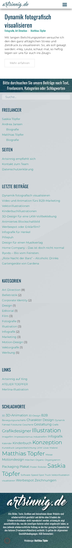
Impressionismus (23, 437)
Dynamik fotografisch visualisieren (28, 20)
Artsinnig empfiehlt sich (19, 159)
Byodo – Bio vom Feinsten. (20, 253)
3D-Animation (17, 415)
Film (5, 316)
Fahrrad (6, 424)
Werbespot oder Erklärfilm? (21, 227)
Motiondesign (13, 459)
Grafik (55, 424)
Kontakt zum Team (15, 164)
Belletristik (9, 295)
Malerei (54, 448)
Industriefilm (40, 437)
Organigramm (52, 460)
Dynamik (60, 420)
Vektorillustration (60, 475)
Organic (39, 460)
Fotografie (9, 31)
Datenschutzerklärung (17, 169)
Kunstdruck (8, 448)
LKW (39, 448)
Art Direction (21, 31)
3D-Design (34, 415)
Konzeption (47, 442)
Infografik (8, 331)
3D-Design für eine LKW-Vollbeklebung (29, 216)
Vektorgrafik (10, 347)
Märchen (30, 460)
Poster (33, 467)
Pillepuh (7, 237)
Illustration (9, 326)
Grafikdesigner (16, 430)
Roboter (42, 467)
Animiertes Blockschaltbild (21, 221)
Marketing (9, 337)
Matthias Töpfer (38, 31)
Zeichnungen (45, 480)
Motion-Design (12, 342)
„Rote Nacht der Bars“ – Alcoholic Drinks (30, 258)
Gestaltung (43, 424)
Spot (41, 475)
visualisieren (8, 480)
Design (7, 305)
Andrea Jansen (12, 124)
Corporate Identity (14, 300)
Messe (49, 454)
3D (3, 415)
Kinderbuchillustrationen (19, 211)
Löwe (46, 448)
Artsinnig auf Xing (14, 379)
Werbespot (25, 480)
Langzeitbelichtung (25, 448)
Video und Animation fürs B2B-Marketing (31, 200)
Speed (34, 475)
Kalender (7, 443)
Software (25, 475)
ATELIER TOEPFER (15, 384)
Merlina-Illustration (15, 389)
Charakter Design (40, 420)
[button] (65, 4)
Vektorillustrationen (16, 206)
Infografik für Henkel (16, 232)
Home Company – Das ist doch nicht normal (33, 248)
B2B (44, 415)
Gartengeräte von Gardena (20, 263)
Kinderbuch (22, 443)
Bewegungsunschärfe (14, 420)
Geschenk (27, 424)
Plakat (24, 466)
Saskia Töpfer (11, 119)
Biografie (12, 129)
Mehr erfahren (20, 63)
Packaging (10, 466)
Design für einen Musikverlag (22, 242)
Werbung (8, 352)
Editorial (8, 311)
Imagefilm (7, 437)
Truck (48, 475)
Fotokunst (16, 424)
